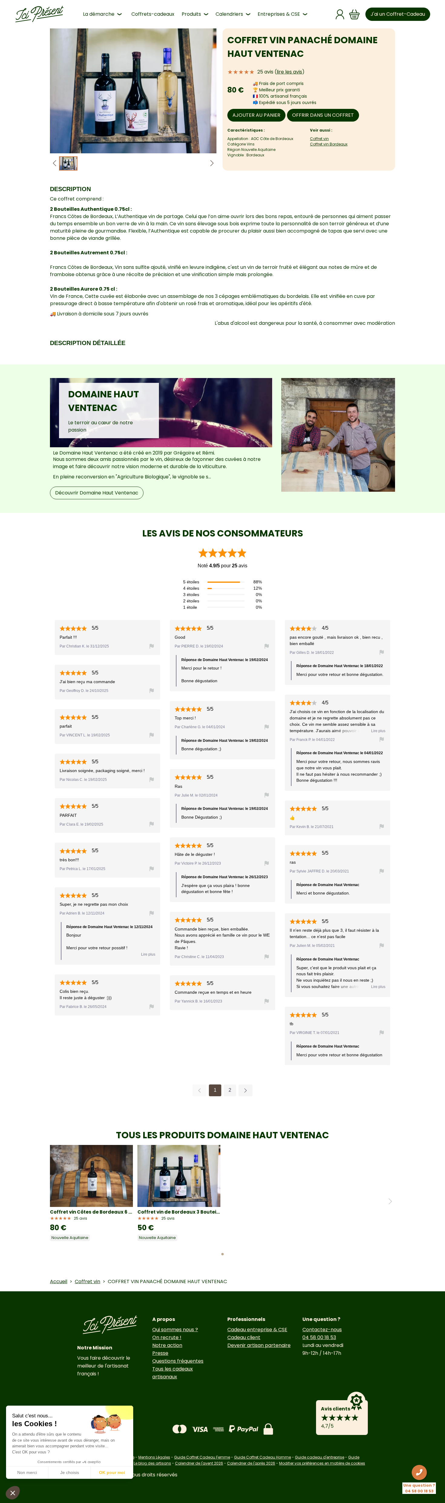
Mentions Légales (154, 1457)
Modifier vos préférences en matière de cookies (322, 1463)
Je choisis (69, 1472)
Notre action (167, 1345)
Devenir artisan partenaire (259, 1345)
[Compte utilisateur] (340, 14)
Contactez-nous (322, 1329)
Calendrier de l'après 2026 (251, 1463)
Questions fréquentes (177, 1361)
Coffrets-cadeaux (152, 14)
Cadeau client (243, 1337)
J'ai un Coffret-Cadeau (398, 14)
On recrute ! (166, 1337)
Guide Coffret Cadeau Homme (262, 1457)
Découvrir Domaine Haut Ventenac (96, 492)
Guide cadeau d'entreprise (319, 1457)
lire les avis (289, 71)
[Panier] (354, 14)
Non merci (27, 1472)
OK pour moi (112, 1472)
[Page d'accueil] (39, 14)
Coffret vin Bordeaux (329, 144)
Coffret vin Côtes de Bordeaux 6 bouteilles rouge (91, 1212)
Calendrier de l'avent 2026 (199, 1463)
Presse (160, 1353)
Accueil (58, 1281)
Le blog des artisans (152, 1463)
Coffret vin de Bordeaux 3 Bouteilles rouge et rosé (178, 1212)
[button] (211, 163)
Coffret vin (319, 138)
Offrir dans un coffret (323, 115)
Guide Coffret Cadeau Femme (202, 1457)
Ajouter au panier (256, 115)
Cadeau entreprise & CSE (257, 1329)
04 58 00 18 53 (319, 1337)
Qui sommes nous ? (175, 1329)
